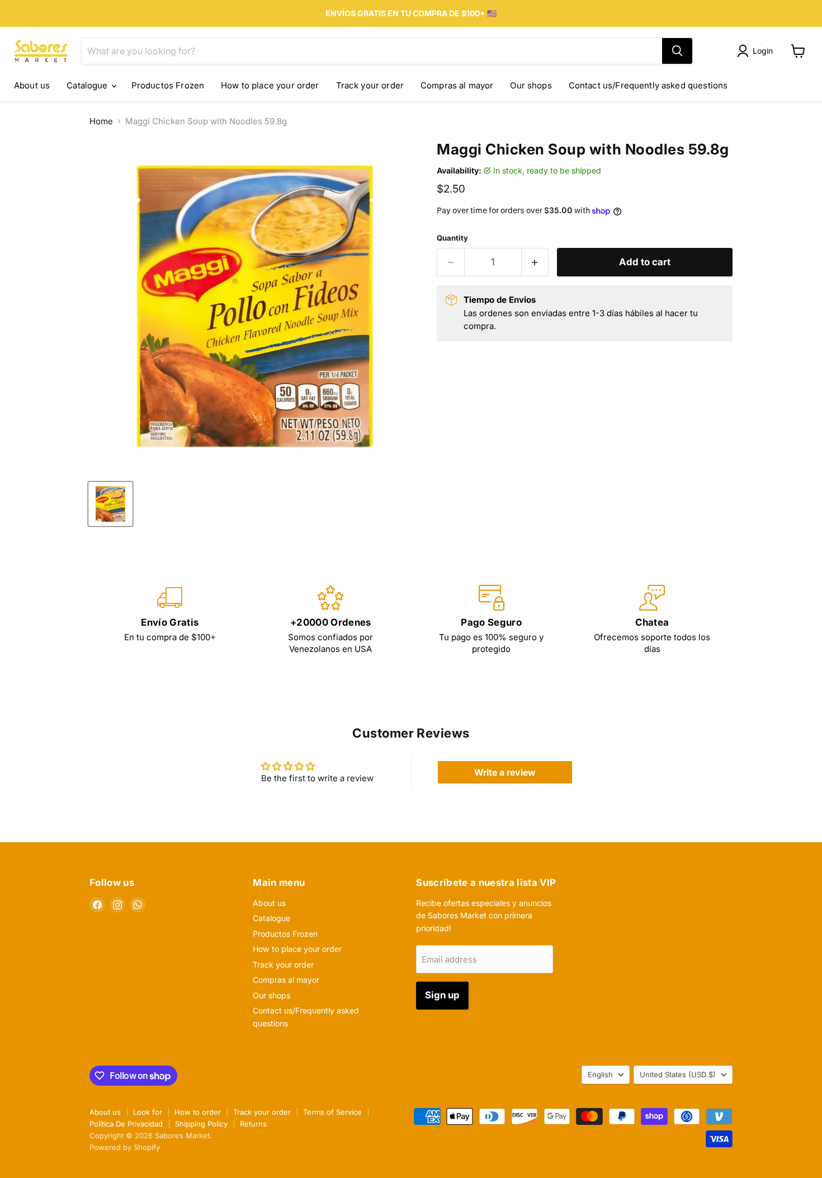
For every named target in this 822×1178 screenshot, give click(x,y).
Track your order (370, 85)
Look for (147, 1111)
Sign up (442, 995)
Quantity (452, 238)
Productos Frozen (167, 85)
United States (678, 1074)
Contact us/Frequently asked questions (648, 85)
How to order (197, 1111)
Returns (253, 1123)
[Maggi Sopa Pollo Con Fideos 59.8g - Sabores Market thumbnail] (110, 504)
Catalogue (88, 85)
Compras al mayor (457, 85)
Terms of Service (332, 1111)
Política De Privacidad (126, 1123)
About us (32, 85)
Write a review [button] (505, 772)
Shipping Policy (201, 1123)
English (600, 1074)
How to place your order (270, 85)
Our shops (530, 85)
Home (101, 121)
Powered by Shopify (124, 1147)
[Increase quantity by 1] (535, 262)
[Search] (677, 51)
